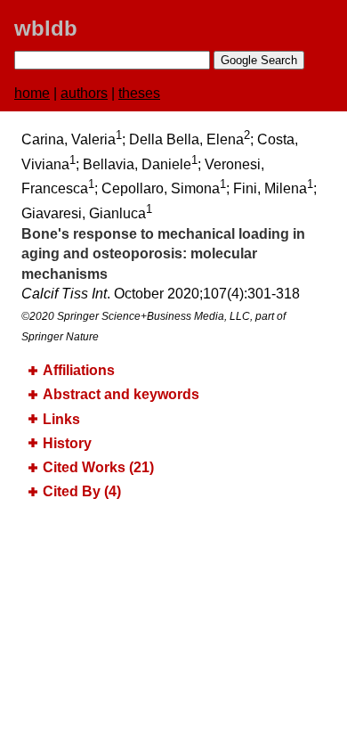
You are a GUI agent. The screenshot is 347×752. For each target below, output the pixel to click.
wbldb (45, 28)
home (32, 93)
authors (84, 93)
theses (139, 93)
